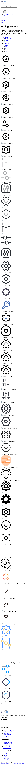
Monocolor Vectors (8, 730)
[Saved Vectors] (4, 9)
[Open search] (4, 11)
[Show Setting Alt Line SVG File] (6, 426)
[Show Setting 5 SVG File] (6, 102)
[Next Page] (2, 708)
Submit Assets (7, 748)
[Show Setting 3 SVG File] (6, 115)
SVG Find (5, 759)
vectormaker (6, 756)
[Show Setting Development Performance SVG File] (6, 582)
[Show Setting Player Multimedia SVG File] (6, 478)
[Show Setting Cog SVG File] (6, 622)
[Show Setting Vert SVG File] (6, 400)
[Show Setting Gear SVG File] (6, 76)
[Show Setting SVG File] (6, 128)
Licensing (18, 763)
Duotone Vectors (8, 745)
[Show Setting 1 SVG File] (6, 63)
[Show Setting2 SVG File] (6, 556)
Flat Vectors (6, 746)
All (5, 37)
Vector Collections (8, 14)
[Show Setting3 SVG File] (6, 543)
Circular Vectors (7, 743)
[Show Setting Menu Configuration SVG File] (6, 661)
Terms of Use (4, 763)
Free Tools (6, 754)
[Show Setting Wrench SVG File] (6, 609)
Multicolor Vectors (8, 732)
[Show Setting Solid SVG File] (6, 504)
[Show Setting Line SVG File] (6, 413)
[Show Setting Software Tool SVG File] (6, 465)
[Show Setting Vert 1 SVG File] (6, 387)
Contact (23, 763)
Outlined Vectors (7, 734)
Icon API (5, 755)
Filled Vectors (7, 733)
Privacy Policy (12, 763)
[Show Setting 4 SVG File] (6, 89)
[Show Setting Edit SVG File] (6, 596)
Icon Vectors (6, 736)
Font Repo (6, 758)
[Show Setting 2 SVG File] (6, 141)
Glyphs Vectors (7, 742)
